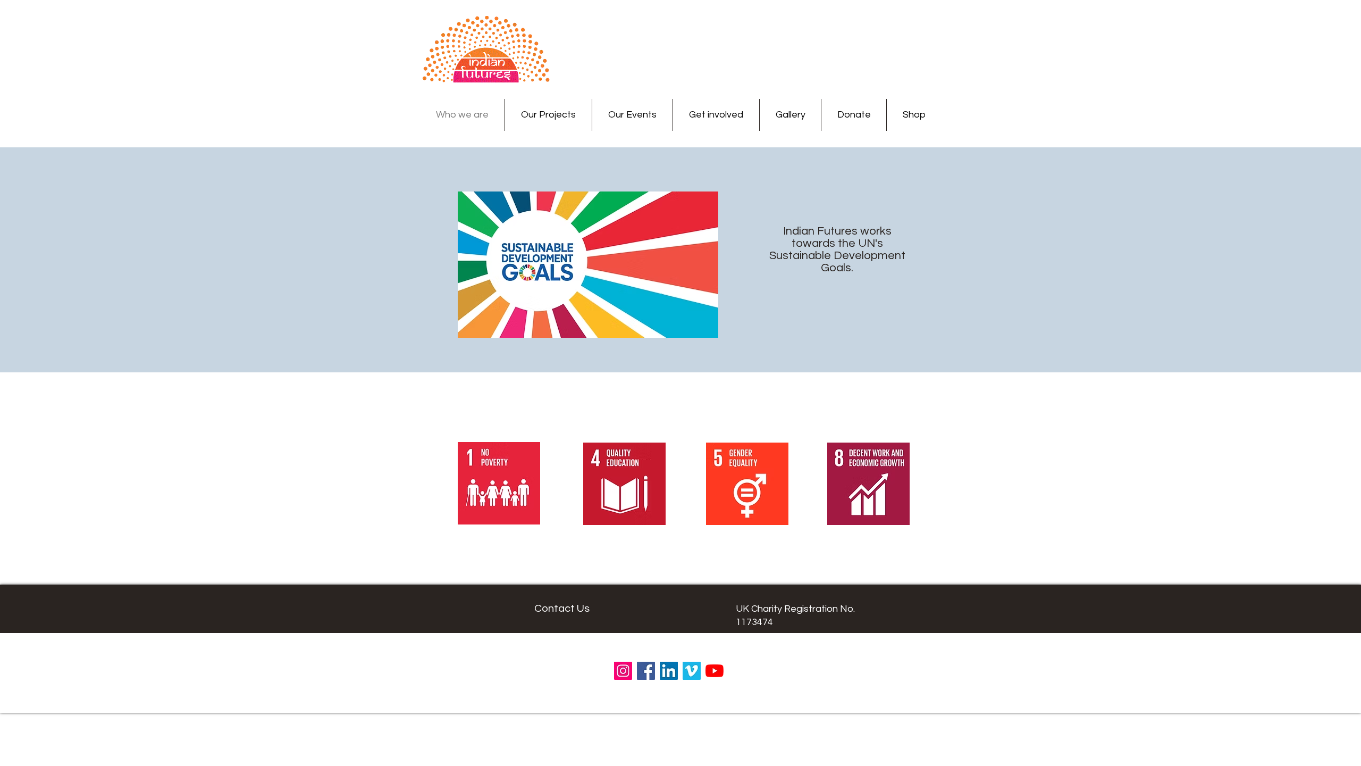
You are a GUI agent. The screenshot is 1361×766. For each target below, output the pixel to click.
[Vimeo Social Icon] (692, 671)
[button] (548, 115)
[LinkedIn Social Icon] (669, 671)
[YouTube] (714, 671)
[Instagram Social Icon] (623, 671)
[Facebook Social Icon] (646, 671)
